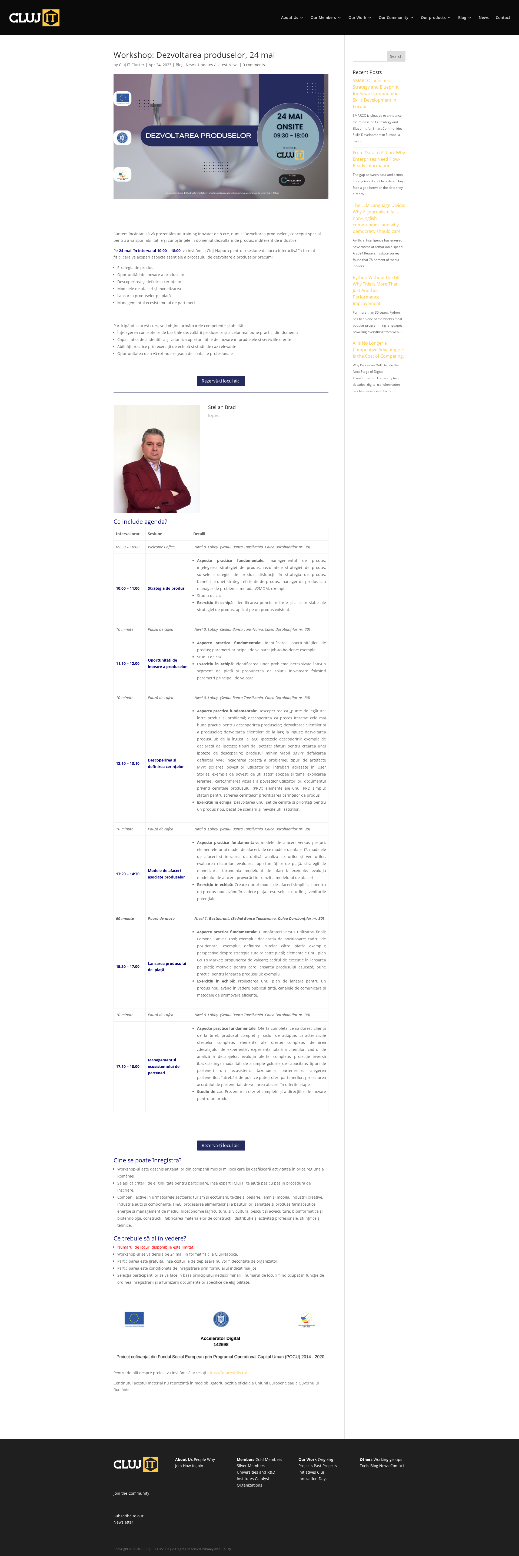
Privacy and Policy (216, 1549)
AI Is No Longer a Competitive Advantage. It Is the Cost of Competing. (379, 349)
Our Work (357, 18)
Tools (364, 1465)
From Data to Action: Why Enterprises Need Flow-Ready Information (379, 159)
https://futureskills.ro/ (227, 1372)
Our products (433, 18)
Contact (503, 18)
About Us (289, 18)
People (200, 1459)
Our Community (393, 18)
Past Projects (325, 1465)
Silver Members (251, 1465)
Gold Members (268, 1459)
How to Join (193, 1465)
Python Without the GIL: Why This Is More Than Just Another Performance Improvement (377, 290)
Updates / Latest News (218, 64)
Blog (462, 18)
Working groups (388, 1459)
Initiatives (307, 1472)
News (484, 18)
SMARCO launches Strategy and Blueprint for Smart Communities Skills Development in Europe (377, 93)
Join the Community (131, 1493)
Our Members (323, 18)
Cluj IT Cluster (131, 64)
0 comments (254, 64)
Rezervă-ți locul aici (221, 381)
